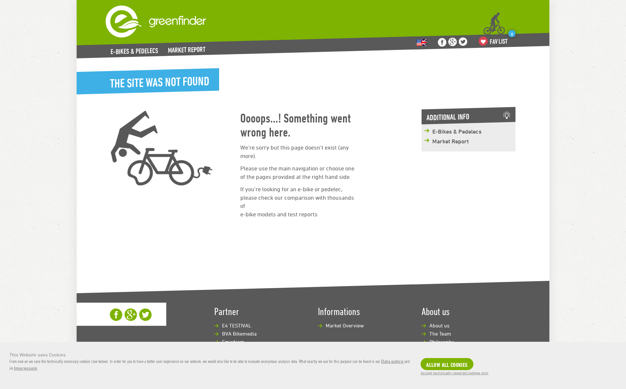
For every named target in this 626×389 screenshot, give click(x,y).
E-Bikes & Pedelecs (134, 51)
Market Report (186, 49)
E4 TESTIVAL (236, 325)
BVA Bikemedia (239, 334)
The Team (440, 334)
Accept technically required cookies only (454, 372)
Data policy (392, 361)
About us (439, 325)
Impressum (25, 368)
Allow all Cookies (447, 365)
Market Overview (345, 325)
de (421, 42)
